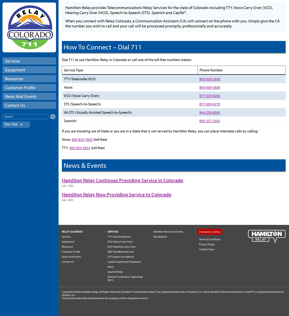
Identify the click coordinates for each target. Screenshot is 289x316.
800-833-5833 (79, 147)
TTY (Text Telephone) (119, 236)
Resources (14, 78)
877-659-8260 (209, 95)
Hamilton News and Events (168, 231)
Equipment (15, 70)
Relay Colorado (72, 231)
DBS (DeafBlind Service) (121, 251)
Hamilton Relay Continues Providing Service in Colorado (122, 180)
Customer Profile (20, 87)
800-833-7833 (82, 139)
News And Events (20, 96)
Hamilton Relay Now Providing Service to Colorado (116, 194)
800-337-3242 (209, 120)
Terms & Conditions (209, 239)
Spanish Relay (115, 271)
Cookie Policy (206, 249)
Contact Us (15, 105)
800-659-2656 (209, 79)
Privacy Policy (207, 244)
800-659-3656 (209, 87)
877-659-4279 (209, 104)
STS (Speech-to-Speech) (121, 256)
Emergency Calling (209, 231)
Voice (111, 266)
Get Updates (160, 236)
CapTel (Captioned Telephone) (124, 261)
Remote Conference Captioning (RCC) (125, 278)
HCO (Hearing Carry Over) (122, 246)
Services (12, 61)
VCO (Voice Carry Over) (120, 241)
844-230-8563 (209, 112)
